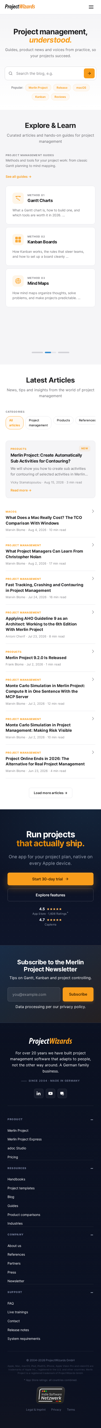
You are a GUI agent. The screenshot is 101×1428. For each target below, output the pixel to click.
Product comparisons (24, 1215)
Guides (13, 1206)
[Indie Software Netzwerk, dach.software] (50, 1395)
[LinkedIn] (38, 1093)
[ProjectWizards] (50, 1041)
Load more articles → (50, 793)
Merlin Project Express (25, 1139)
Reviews (60, 97)
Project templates (21, 1188)
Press (12, 1272)
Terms (71, 1409)
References (16, 1254)
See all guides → (18, 176)
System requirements (24, 1339)
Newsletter (16, 1281)
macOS (81, 87)
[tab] (37, 352)
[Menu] (91, 7)
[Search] (89, 73)
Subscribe (78, 994)
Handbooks (16, 1179)
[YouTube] (50, 1093)
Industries (15, 1223)
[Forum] (62, 1093)
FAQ (11, 1303)
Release (62, 87)
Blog (11, 1197)
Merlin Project (38, 87)
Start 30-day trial (47, 879)
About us (14, 1246)
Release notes (18, 1330)
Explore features (50, 895)
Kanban (40, 97)
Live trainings (18, 1312)
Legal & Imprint (36, 1409)
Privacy (56, 1409)
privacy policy (72, 1006)
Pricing (13, 1157)
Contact (14, 1321)
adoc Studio (17, 1148)
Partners (14, 1263)
